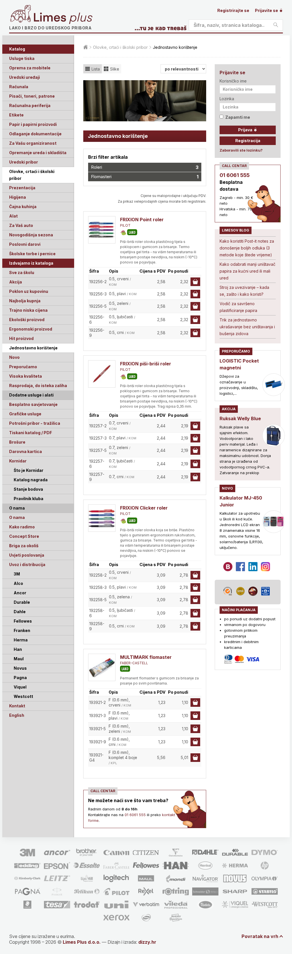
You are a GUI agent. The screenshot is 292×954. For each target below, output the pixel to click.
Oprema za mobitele (29, 67)
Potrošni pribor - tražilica (34, 423)
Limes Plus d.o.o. (82, 942)
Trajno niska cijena (28, 310)
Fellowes (23, 621)
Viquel (20, 687)
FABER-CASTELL (134, 663)
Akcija (15, 281)
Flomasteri (144, 177)
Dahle (20, 611)
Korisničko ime (233, 81)
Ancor (20, 592)
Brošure (17, 442)
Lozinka (227, 98)
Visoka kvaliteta (25, 376)
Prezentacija (22, 187)
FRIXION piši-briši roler (145, 364)
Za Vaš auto (21, 225)
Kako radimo (22, 526)
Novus (20, 668)
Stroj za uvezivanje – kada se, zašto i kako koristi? (244, 291)
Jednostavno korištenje (33, 347)
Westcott (23, 696)
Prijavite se (267, 10)
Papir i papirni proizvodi (33, 124)
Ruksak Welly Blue (240, 418)
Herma (21, 639)
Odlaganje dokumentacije (35, 133)
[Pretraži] (276, 25)
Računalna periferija (29, 105)
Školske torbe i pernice (32, 253)
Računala (18, 86)
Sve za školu (21, 272)
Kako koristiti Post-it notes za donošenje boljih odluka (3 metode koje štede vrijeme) (247, 248)
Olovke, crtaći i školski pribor (31, 175)
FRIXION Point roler (142, 219)
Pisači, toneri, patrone (32, 96)
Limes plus (63, 18)
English (16, 715)
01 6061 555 (135, 814)
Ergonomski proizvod (30, 329)
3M (17, 573)
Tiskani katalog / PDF (30, 432)
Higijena (17, 197)
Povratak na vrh (260, 936)
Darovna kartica (25, 451)
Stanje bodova (28, 489)
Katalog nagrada (31, 479)
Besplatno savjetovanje (33, 404)
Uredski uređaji (24, 77)
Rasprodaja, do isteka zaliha (38, 385)
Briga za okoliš (23, 545)
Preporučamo (23, 366)
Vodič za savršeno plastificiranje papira (238, 307)
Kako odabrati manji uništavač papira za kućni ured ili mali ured (247, 271)
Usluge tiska (22, 58)
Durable (22, 602)
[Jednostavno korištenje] (132, 232)
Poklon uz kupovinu (28, 291)
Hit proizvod (21, 338)
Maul (19, 658)
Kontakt (17, 705)
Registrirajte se (233, 10)
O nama (17, 517)
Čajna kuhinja (22, 206)
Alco (18, 583)
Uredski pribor (23, 162)
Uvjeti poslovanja (26, 555)
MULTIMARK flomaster (146, 657)
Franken (22, 630)
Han (18, 649)
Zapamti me (237, 117)
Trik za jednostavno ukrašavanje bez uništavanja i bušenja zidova (247, 326)
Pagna (20, 677)
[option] (144, 100)
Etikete (16, 114)
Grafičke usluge (25, 413)
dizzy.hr (147, 942)
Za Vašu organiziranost (32, 143)
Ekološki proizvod (26, 319)
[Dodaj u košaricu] (195, 281)
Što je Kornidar (28, 470)
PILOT (125, 225)
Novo (14, 357)
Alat (13, 216)
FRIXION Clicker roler (144, 508)
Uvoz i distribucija (27, 564)
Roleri (144, 167)
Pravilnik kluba (28, 498)
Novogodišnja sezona (31, 234)
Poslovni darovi (24, 244)
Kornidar (18, 460)
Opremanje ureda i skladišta (37, 152)
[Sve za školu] (123, 232)
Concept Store (24, 536)
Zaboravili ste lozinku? (241, 150)
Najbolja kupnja (24, 300)
